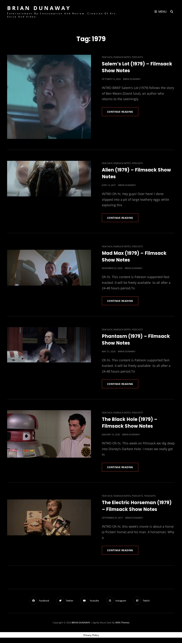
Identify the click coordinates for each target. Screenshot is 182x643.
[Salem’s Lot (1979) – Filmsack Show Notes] (49, 97)
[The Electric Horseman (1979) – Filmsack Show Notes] (49, 517)
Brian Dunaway (132, 79)
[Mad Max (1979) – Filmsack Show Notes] (49, 267)
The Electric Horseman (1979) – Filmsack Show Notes (137, 506)
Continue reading (122, 113)
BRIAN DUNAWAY (39, 8)
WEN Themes (122, 622)
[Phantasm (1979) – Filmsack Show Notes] (49, 344)
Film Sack (107, 57)
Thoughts (150, 495)
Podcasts (137, 57)
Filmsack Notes (122, 57)
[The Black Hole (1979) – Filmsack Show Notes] (49, 434)
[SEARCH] (171, 11)
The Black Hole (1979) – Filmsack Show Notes (129, 422)
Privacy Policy (91, 635)
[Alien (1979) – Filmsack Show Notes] (49, 178)
